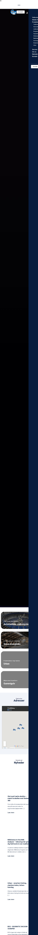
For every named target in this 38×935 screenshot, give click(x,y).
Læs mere (11, 812)
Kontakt (20, 12)
